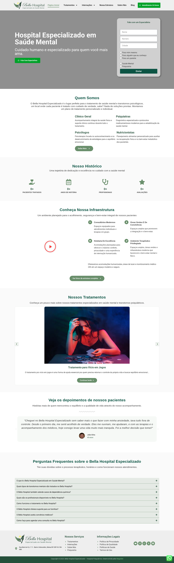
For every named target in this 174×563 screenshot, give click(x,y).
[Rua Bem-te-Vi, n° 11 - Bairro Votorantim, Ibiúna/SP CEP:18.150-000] (16, 548)
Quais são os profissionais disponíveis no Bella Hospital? (40, 498)
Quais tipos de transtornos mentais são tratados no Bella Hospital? (44, 486)
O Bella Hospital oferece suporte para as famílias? (37, 509)
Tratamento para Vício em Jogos (87, 367)
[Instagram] (140, 543)
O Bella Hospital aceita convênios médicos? (35, 515)
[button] (50, 247)
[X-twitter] (149, 543)
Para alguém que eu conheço (134, 55)
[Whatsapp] (144, 543)
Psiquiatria (126, 66)
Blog (133, 5)
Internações (87, 5)
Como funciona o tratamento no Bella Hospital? (36, 503)
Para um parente (129, 58)
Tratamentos (69, 5)
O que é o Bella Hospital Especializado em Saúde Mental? (41, 481)
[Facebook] (153, 543)
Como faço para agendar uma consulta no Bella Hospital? (41, 520)
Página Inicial (53, 5)
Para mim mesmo (129, 52)
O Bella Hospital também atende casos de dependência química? (44, 492)
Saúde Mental (128, 63)
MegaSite (119, 559)
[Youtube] (135, 543)
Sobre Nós (122, 5)
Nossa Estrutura (106, 5)
